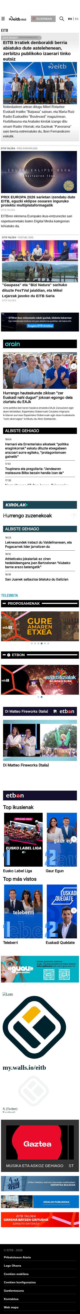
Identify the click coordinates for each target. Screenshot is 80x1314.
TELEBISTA (9, 595)
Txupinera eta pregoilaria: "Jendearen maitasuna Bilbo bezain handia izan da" (34, 471)
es (77, 18)
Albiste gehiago (22, 430)
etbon (18, 655)
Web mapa (11, 1307)
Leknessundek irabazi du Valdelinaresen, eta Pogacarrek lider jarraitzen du (38, 544)
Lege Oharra (12, 1265)
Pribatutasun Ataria (17, 1257)
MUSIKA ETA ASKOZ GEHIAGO (34, 1166)
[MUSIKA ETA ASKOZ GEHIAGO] (37, 1142)
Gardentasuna (14, 1290)
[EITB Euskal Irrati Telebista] (18, 18)
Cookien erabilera (16, 1274)
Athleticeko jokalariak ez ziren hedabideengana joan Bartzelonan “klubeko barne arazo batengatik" (37, 563)
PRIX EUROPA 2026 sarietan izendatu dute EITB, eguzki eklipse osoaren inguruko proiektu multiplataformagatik (38, 201)
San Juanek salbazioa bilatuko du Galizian (36, 579)
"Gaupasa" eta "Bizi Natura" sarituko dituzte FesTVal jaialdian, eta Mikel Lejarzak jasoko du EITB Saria (34, 290)
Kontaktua (11, 1299)
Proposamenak (24, 603)
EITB (4, 30)
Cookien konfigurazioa (20, 1282)
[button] (74, 366)
